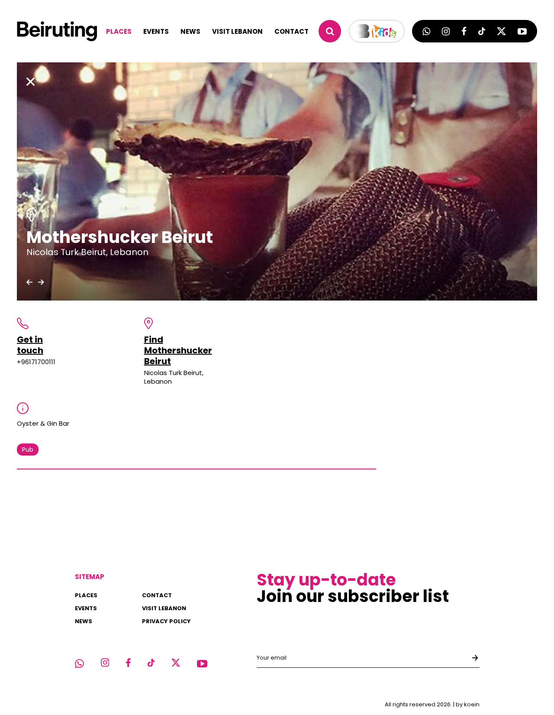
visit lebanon (237, 31)
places (119, 31)
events (156, 31)
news (190, 31)
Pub (27, 449)
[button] (29, 281)
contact (291, 31)
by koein (468, 704)
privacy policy (166, 621)
